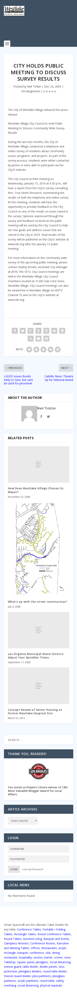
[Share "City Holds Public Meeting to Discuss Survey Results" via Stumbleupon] (31, 338)
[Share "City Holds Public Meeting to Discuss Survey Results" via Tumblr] (38, 331)
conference (36, 953)
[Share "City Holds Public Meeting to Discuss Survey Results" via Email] (38, 338)
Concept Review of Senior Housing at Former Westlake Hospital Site (35, 711)
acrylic (62, 948)
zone (67, 957)
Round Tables (13, 939)
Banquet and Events (56, 939)
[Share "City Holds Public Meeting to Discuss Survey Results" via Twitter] (23, 331)
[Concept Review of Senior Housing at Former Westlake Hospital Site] (38, 685)
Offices (35, 948)
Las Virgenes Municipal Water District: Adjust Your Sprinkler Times (36, 655)
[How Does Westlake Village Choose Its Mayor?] (38, 464)
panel (30, 962)
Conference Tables (29, 929)
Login (14, 869)
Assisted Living (32, 939)
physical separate (51, 985)
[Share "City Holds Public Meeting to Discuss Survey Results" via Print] (46, 338)
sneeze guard (12, 966)
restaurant (10, 957)
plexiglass (42, 962)
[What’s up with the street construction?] (38, 549)
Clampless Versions (16, 943)
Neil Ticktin (34, 86)
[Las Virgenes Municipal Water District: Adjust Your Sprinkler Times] (38, 630)
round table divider (55, 971)
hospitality (25, 957)
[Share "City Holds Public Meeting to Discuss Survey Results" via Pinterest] (46, 331)
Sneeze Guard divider (17, 976)
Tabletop (9, 962)
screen (58, 957)
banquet (22, 953)
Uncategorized (30, 91)
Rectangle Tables (25, 934)
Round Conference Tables (54, 934)
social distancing (60, 962)
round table (47, 981)
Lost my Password (33, 869)
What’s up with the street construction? (37, 601)
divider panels (48, 966)
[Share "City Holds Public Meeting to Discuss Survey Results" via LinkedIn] (54, 331)
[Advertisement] (40, 30)
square (21, 962)
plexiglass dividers (30, 971)
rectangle (10, 953)
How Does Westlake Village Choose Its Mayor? (36, 490)
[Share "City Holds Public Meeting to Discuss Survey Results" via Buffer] (62, 331)
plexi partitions (41, 976)
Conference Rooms (42, 943)
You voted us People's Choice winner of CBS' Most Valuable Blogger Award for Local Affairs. (38, 790)
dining (56, 953)
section (38, 957)
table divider (30, 966)
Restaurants (49, 948)
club (48, 953)
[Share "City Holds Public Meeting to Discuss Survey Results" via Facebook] (15, 331)
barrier (48, 957)
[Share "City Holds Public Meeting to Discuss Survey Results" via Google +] (31, 331)
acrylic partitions (28, 981)
